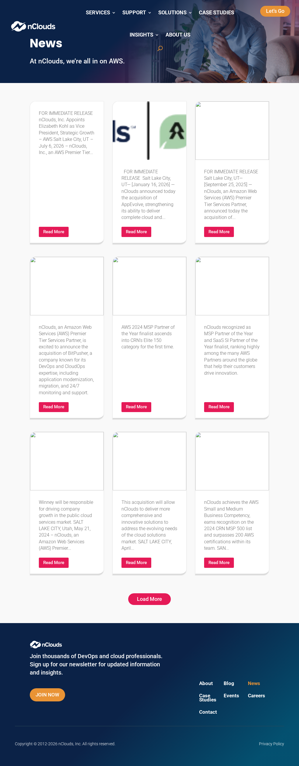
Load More (149, 599)
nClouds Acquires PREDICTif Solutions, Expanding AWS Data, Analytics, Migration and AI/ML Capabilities (232, 172)
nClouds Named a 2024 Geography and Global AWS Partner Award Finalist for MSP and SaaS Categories (232, 337)
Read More (53, 231)
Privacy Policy (271, 743)
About (206, 683)
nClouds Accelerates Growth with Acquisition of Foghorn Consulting (149, 502)
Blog (229, 683)
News (254, 683)
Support (134, 12)
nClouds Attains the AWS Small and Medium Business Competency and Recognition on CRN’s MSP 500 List (232, 502)
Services (98, 12)
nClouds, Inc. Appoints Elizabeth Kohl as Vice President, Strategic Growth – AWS (67, 172)
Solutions (172, 12)
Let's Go (275, 11)
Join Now (47, 695)
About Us (178, 35)
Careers (256, 696)
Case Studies (216, 12)
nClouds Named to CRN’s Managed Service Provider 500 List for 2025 (149, 337)
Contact (208, 712)
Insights (141, 35)
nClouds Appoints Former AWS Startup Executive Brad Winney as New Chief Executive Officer (67, 502)
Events (231, 696)
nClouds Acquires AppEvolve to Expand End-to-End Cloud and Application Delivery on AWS (149, 172)
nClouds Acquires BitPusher (67, 337)
